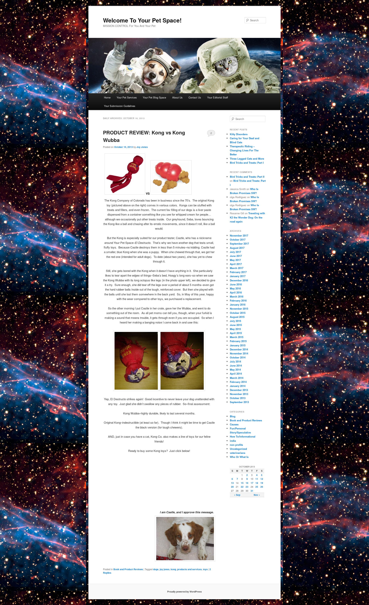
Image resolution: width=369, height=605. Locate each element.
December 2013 (239, 390)
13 (232, 483)
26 (261, 486)
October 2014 (237, 357)
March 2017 (236, 268)
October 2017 (237, 239)
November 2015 (239, 308)
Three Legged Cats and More (247, 158)
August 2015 (237, 317)
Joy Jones (142, 147)
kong (173, 569)
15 (242, 483)
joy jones (165, 569)
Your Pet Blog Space (154, 97)
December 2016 (239, 280)
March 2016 (236, 296)
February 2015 (238, 341)
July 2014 (235, 361)
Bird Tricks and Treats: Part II (247, 176)
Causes (234, 424)
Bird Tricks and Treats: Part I (247, 162)
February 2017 (238, 272)
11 (256, 479)
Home (107, 97)
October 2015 (237, 313)
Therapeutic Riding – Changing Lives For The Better (244, 150)
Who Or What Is (239, 457)
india (233, 440)
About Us (177, 97)
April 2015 (236, 333)
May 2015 (235, 329)
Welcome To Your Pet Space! (142, 20)
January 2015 (237, 345)
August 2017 (237, 248)
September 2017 (239, 243)
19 (261, 483)
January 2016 (237, 304)
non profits (236, 445)
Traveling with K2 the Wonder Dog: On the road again (247, 217)
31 (252, 490)
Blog (232, 416)
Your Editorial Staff (217, 97)
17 (252, 483)
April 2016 (236, 292)
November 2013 (239, 394)
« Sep (237, 495)
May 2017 (235, 260)
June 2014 (236, 365)
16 (247, 483)
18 (256, 483)
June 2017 (236, 256)
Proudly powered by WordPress (184, 591)
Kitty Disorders (239, 134)
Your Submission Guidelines (119, 106)
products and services (189, 569)
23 (247, 486)
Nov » (257, 495)
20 (232, 486)
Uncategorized (238, 449)
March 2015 (236, 337)
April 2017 (236, 264)
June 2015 (236, 325)
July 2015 (235, 321)
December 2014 (239, 349)
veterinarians (237, 453)
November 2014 (239, 353)
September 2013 (239, 402)
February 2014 (238, 382)
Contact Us (195, 97)
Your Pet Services (127, 97)
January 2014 (237, 386)
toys (205, 569)
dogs (156, 569)
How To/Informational (242, 436)
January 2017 (237, 276)
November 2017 (239, 235)
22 (242, 486)
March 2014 (236, 378)
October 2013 (237, 398)
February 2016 (238, 300)
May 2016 (235, 288)
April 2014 (236, 373)
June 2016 (236, 284)
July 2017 (235, 252)
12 (261, 479)
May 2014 (235, 369)
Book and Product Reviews (128, 569)
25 (256, 486)
